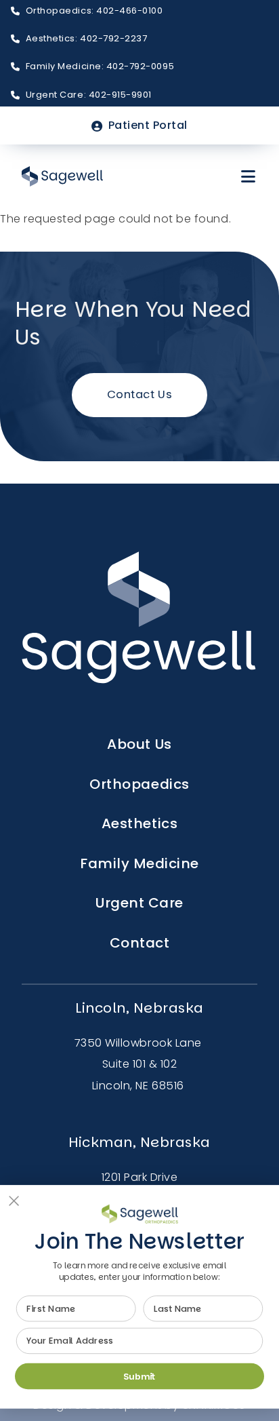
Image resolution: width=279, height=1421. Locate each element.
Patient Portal (148, 125)
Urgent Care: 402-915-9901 (89, 94)
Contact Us (139, 394)
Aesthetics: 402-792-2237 (87, 38)
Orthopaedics (139, 784)
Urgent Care (139, 902)
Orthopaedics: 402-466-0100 (94, 10)
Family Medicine (139, 863)
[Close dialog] (14, 1200)
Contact (140, 942)
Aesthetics (139, 823)
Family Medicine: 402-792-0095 (100, 66)
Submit (139, 1376)
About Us (139, 744)
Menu (249, 176)
